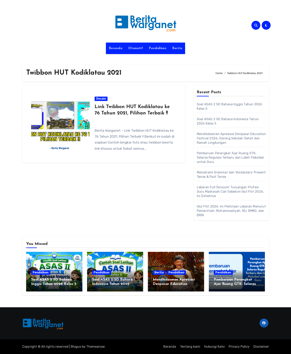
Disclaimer (261, 346)
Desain (101, 98)
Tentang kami (190, 346)
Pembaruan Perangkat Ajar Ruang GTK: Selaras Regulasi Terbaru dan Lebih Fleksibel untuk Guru (230, 157)
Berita (177, 48)
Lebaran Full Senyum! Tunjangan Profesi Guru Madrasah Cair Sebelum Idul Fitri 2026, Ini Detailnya (230, 191)
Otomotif (135, 48)
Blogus (76, 346)
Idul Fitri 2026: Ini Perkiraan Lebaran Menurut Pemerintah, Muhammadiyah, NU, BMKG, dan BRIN (231, 211)
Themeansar (95, 346)
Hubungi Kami (214, 346)
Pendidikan (157, 48)
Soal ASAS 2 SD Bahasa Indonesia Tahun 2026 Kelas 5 (112, 284)
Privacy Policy (239, 346)
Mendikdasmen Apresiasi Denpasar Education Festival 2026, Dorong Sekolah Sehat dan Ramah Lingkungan (231, 138)
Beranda (116, 48)
